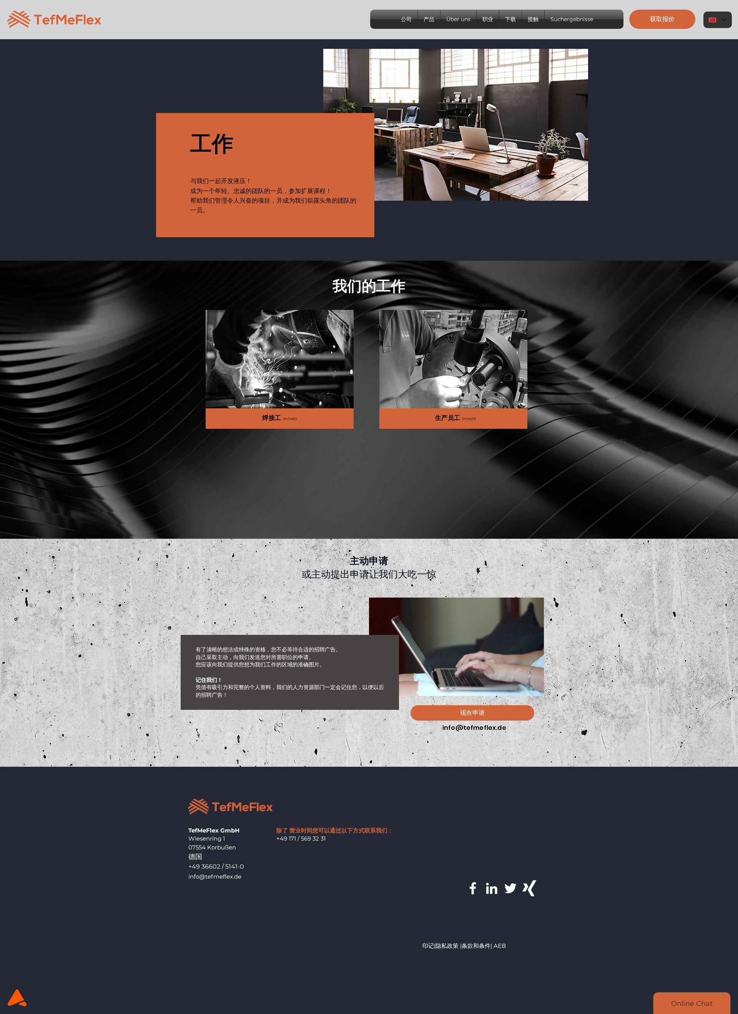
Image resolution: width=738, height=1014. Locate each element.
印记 (428, 945)
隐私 (441, 945)
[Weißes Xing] (529, 888)
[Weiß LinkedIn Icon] (492, 888)
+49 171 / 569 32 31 (301, 838)
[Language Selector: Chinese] (717, 20)
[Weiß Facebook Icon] (473, 888)
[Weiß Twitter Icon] (510, 888)
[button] (662, 19)
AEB (500, 945)
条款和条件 (476, 945)
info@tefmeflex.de (474, 727)
